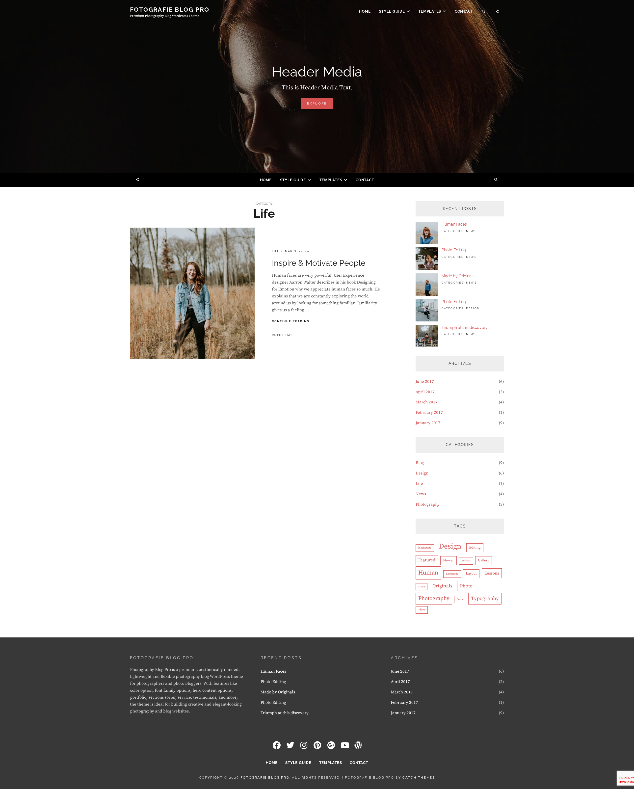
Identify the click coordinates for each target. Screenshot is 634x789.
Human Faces (454, 224)
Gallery (483, 560)
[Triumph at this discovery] (427, 336)
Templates (429, 11)
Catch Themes (282, 335)
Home (364, 11)
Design (472, 308)
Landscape (452, 574)
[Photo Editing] (427, 258)
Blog (420, 463)
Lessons (491, 573)
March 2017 (427, 402)
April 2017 (425, 392)
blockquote (424, 548)
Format (466, 560)
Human (428, 573)
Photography (428, 504)
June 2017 (425, 381)
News (471, 231)
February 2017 (429, 412)
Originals (442, 586)
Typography (485, 598)
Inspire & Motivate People (319, 262)
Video (421, 609)
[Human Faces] (427, 232)
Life (276, 251)
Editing (475, 547)
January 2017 (428, 423)
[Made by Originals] (427, 284)
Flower (448, 560)
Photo (466, 586)
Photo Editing (454, 250)
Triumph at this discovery (465, 327)
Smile (460, 599)
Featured (426, 560)
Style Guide (392, 11)
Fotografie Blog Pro (170, 9)
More (421, 586)
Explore (320, 105)
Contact (464, 11)
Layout (471, 573)
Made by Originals (458, 276)
